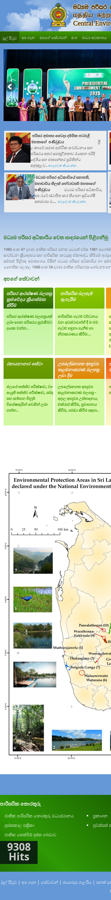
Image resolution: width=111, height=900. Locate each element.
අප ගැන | (31, 882)
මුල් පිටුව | (10, 882)
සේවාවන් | (51, 882)
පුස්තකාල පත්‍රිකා (19, 825)
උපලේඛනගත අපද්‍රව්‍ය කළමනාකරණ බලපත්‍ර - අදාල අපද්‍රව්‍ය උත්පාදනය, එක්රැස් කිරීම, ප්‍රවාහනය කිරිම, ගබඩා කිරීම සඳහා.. (78, 398)
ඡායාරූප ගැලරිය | (79, 882)
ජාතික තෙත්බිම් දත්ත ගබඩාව (30, 834)
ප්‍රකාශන (100, 816)
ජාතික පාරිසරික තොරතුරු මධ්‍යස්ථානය (39, 816)
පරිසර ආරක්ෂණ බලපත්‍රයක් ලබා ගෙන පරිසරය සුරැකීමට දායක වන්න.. (29, 322)
